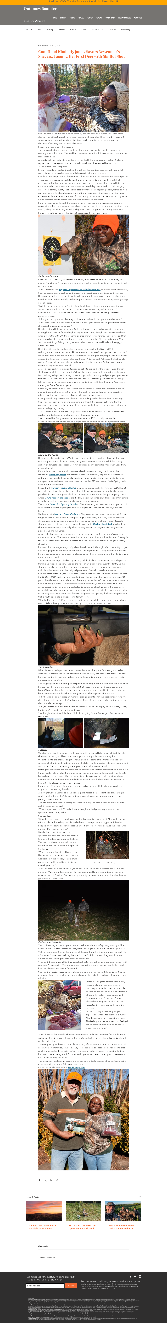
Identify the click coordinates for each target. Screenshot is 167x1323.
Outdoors (61, 29)
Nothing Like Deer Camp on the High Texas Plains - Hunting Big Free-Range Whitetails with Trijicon (43, 1227)
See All (138, 1196)
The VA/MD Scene (98, 29)
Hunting (50, 29)
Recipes (84, 29)
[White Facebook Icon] (130, 1276)
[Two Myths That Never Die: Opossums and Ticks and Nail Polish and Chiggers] (83, 1211)
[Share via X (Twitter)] (45, 1180)
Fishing (73, 29)
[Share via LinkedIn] (51, 1180)
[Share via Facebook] (39, 1180)
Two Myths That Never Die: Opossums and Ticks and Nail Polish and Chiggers (82, 1227)
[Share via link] (57, 1180)
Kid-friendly (125, 29)
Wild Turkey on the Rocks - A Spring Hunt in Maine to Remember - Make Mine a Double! (122, 1227)
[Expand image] (60, 438)
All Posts (29, 29)
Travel (39, 29)
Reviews (113, 29)
